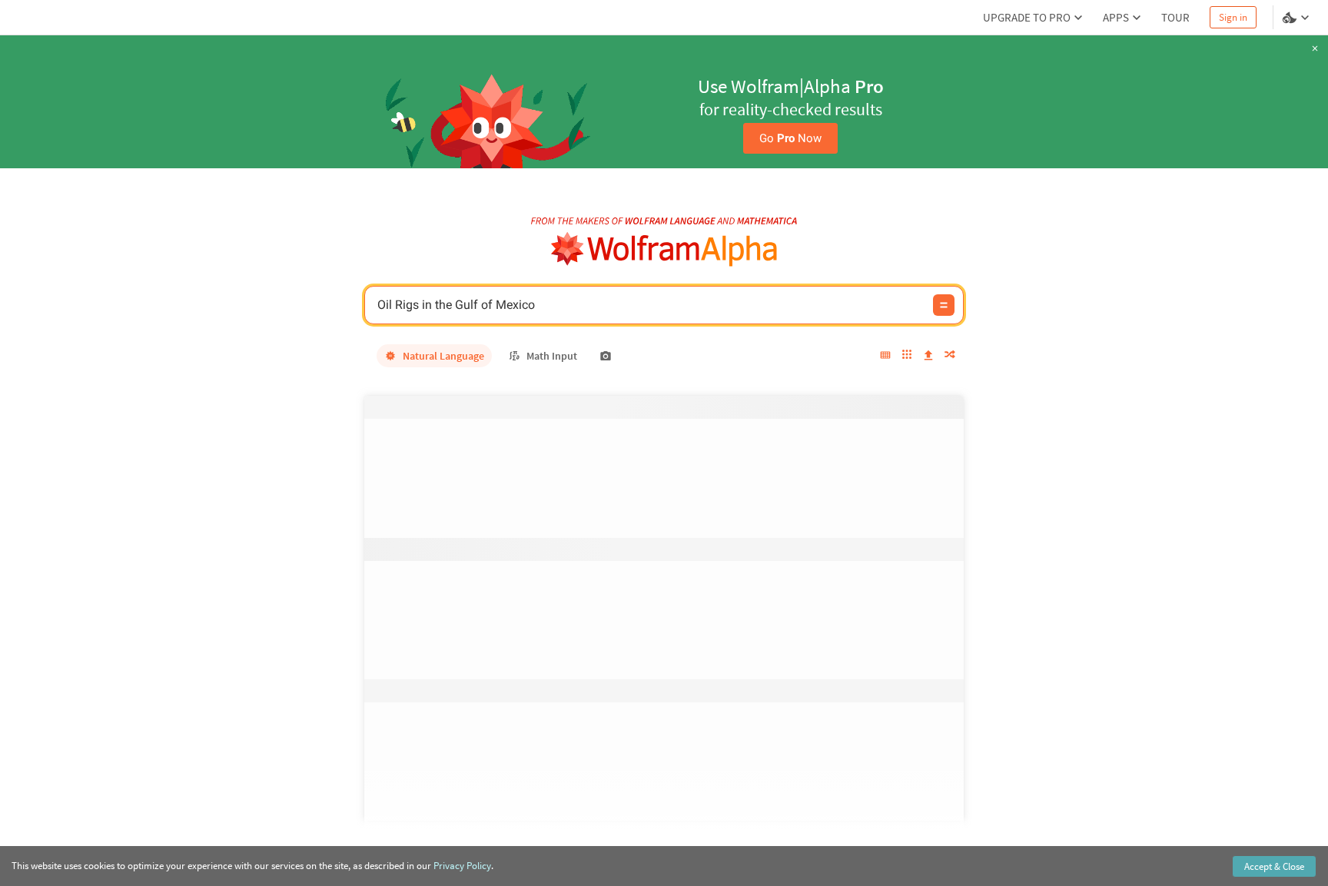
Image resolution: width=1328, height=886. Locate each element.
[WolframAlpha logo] (664, 249)
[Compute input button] (943, 305)
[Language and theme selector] (1297, 18)
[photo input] (605, 355)
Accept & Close (1274, 866)
